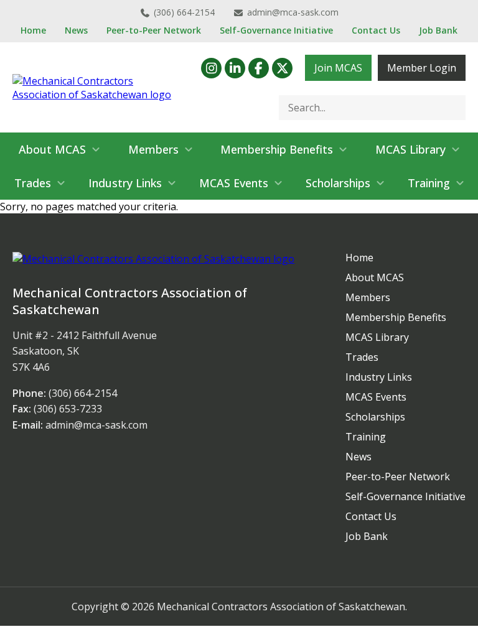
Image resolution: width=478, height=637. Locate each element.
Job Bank (438, 30)
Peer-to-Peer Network (153, 30)
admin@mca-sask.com (293, 12)
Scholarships (338, 182)
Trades (32, 182)
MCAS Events (233, 182)
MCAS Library (410, 149)
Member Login (421, 68)
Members (153, 149)
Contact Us (376, 30)
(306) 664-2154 (184, 12)
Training (429, 182)
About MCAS (52, 149)
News (76, 30)
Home (33, 30)
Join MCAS (338, 68)
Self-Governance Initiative (276, 30)
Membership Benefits (276, 149)
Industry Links (125, 182)
